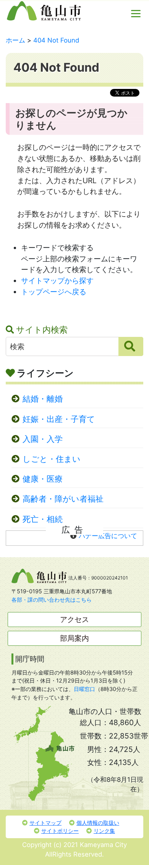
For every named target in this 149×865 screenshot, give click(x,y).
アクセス (74, 619)
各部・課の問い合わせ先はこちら (51, 599)
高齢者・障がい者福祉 (63, 499)
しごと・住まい (52, 459)
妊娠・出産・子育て (59, 419)
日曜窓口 (84, 689)
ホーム (15, 40)
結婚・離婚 (43, 399)
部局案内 (74, 638)
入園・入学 (43, 439)
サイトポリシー (60, 830)
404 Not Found (56, 40)
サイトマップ (45, 822)
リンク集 (104, 830)
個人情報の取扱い (97, 822)
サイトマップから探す (57, 280)
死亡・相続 (43, 519)
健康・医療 (43, 479)
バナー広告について (108, 536)
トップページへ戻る (53, 291)
